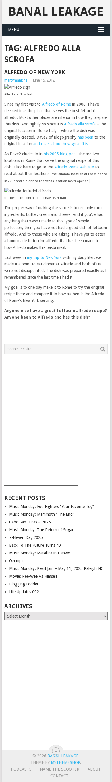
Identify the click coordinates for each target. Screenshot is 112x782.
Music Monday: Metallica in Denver (39, 553)
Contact (59, 775)
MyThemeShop (65, 762)
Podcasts (21, 769)
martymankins (15, 80)
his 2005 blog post (60, 154)
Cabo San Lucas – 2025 (30, 522)
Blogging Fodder (23, 584)
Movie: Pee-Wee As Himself (33, 576)
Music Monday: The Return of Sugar (41, 529)
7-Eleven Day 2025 (26, 537)
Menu (13, 29)
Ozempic (16, 560)
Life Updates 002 (24, 591)
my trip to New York (44, 257)
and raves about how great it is (60, 143)
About (94, 769)
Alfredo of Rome (56, 104)
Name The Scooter (59, 769)
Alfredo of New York (34, 72)
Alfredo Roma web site (74, 167)
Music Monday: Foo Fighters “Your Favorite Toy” (51, 506)
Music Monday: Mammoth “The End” (41, 514)
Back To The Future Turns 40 (35, 545)
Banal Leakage (55, 12)
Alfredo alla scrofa (80, 124)
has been (85, 137)
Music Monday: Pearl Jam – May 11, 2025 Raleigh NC (56, 568)
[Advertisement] (56, 425)
